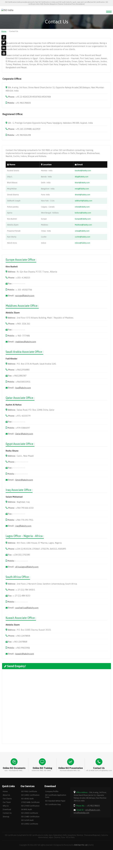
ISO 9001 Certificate (29, 791)
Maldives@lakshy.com (83, 225)
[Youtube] (3, 53)
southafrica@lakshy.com (26, 607)
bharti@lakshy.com (82, 183)
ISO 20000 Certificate (29, 813)
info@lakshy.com (92, 810)
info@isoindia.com (81, 813)
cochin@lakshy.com (82, 237)
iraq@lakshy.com (23, 526)
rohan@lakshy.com (82, 207)
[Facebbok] (3, 37)
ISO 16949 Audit (27, 820)
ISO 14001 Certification (30, 795)
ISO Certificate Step (53, 804)
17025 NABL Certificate (30, 802)
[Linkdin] (3, 47)
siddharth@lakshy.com (83, 201)
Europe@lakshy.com (83, 219)
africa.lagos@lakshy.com (26, 567)
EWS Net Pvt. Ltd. (81, 845)
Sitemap (6, 817)
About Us (6, 795)
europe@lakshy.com (24, 295)
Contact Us (7, 813)
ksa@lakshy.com (23, 387)
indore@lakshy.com (82, 243)
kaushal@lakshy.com (83, 171)
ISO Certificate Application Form (55, 796)
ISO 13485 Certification (30, 817)
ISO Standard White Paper (55, 801)
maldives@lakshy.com (25, 341)
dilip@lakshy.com (81, 177)
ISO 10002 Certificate (29, 824)
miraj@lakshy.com (82, 189)
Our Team (7, 802)
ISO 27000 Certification (30, 806)
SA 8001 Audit (26, 809)
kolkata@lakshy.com (83, 213)
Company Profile (51, 791)
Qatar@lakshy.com (24, 434)
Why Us (6, 806)
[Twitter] (3, 42)
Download (7, 809)
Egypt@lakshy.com (24, 480)
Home (3, 31)
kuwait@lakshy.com (24, 654)
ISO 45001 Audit (27, 799)
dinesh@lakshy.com (82, 195)
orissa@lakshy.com (82, 231)
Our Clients (7, 799)
